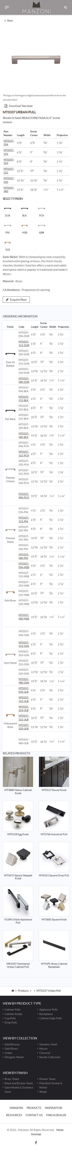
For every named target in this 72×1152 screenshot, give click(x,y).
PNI (8, 232)
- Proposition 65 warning (26, 289)
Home (60, 1129)
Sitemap (36, 1134)
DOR (7, 215)
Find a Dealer (56, 1115)
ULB (7, 249)
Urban (8, 1052)
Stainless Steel (48, 1044)
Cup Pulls (10, 1018)
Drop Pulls (11, 1022)
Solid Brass (11, 1048)
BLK (24, 215)
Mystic (43, 1048)
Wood (43, 1091)
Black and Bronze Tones (19, 1083)
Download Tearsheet (20, 105)
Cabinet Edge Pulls (50, 1018)
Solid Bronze (12, 1044)
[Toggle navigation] (7, 7)
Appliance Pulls (48, 1009)
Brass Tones (12, 1079)
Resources (14, 1115)
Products (23, 990)
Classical (44, 1052)
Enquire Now (18, 299)
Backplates (46, 1014)
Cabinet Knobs (13, 1014)
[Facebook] (35, 1142)
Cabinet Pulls (13, 1009)
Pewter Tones (47, 1079)
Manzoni (16, 1107)
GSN (41, 232)
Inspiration (53, 1107)
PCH (41, 215)
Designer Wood (14, 1057)
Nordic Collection (49, 1057)
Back (10, 20)
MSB (24, 232)
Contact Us (34, 1115)
